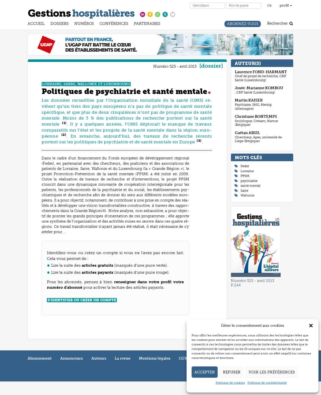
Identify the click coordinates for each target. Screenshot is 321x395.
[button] (310, 325)
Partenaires (147, 24)
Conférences (114, 24)
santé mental (250, 185)
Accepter (204, 372)
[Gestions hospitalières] (81, 13)
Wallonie (247, 195)
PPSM (244, 176)
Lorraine (247, 171)
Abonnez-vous (242, 24)
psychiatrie (249, 181)
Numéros (84, 24)
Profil (285, 5)
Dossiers (59, 24)
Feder (244, 166)
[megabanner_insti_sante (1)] (160, 44)
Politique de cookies (230, 382)
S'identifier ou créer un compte (82, 300)
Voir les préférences (272, 372)
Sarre (244, 190)
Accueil (36, 24)
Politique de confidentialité (267, 382)
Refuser (231, 372)
